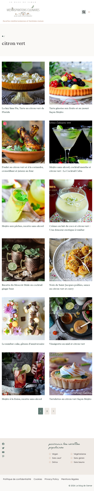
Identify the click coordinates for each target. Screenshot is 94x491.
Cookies (38, 479)
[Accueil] (2, 36)
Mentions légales (70, 479)
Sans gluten (79, 458)
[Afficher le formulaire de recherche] (84, 12)
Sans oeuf (56, 458)
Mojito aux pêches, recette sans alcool (23, 226)
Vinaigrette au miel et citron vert (67, 343)
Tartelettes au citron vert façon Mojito (70, 399)
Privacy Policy (52, 479)
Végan (55, 454)
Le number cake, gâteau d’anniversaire (23, 343)
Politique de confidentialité (17, 479)
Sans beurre (79, 462)
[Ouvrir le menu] (89, 12)
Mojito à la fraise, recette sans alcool (22, 399)
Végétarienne (80, 454)
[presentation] (23, 83)
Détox (55, 462)
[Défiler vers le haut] (5, 476)
